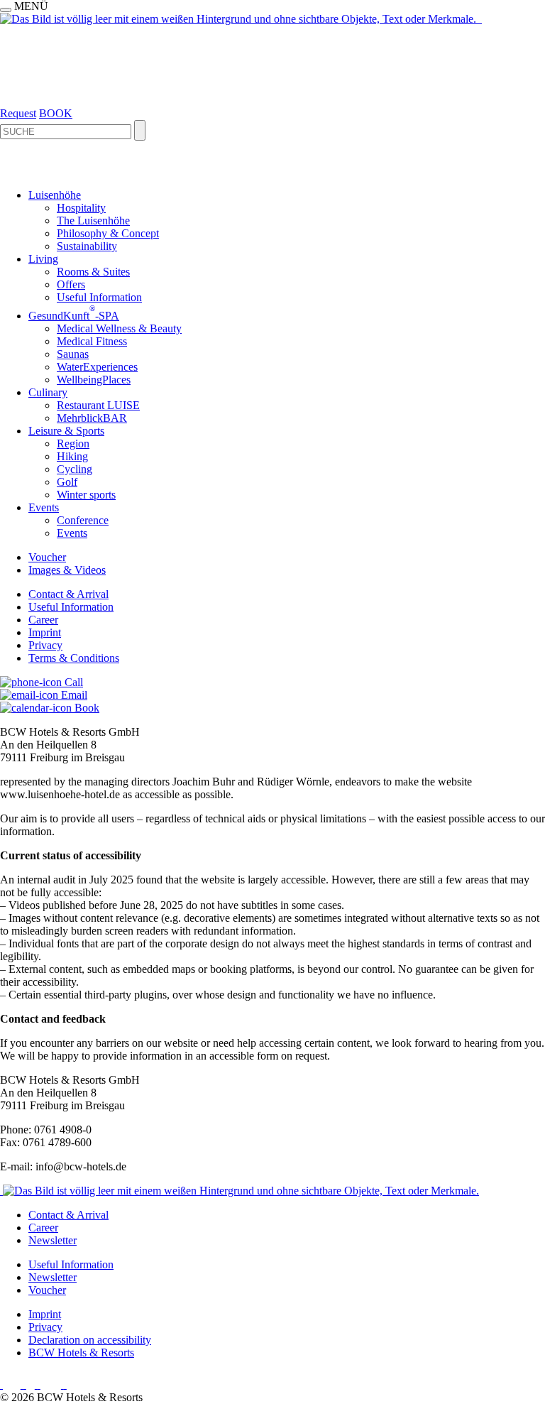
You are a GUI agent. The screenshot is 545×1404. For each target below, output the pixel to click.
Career (43, 620)
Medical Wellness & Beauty (119, 328)
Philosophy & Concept (108, 233)
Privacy (45, 645)
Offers (71, 284)
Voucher (47, 557)
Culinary (47, 392)
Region (73, 443)
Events (43, 507)
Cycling (74, 469)
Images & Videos (67, 570)
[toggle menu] (5, 10)
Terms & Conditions (73, 658)
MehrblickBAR (92, 418)
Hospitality (81, 208)
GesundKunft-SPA (73, 316)
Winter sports (86, 495)
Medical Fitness (92, 341)
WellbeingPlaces (94, 380)
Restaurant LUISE (98, 405)
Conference (83, 520)
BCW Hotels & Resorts (81, 1352)
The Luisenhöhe (93, 220)
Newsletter (52, 1240)
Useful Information (99, 297)
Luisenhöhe (54, 195)
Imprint (44, 632)
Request (18, 113)
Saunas (73, 354)
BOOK (55, 113)
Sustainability (87, 246)
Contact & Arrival (68, 594)
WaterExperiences (97, 367)
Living (43, 259)
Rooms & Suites (93, 272)
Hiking (72, 456)
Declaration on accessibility (89, 1340)
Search (139, 130)
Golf (67, 482)
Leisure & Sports (66, 431)
